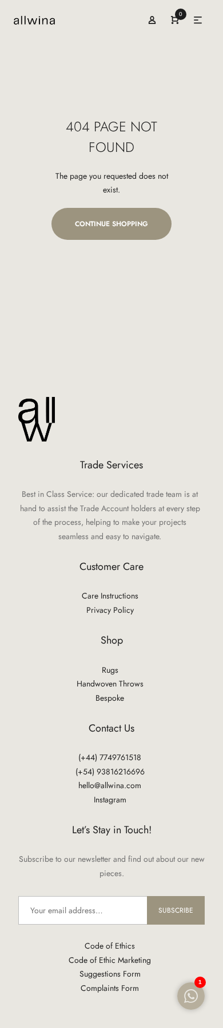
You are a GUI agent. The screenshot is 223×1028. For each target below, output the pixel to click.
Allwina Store (26, 21)
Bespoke (109, 698)
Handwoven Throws (110, 683)
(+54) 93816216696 (110, 771)
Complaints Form (110, 988)
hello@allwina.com (109, 785)
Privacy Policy (110, 610)
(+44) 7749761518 (109, 757)
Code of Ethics (110, 945)
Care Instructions (110, 595)
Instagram (110, 799)
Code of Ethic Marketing (110, 960)
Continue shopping (111, 224)
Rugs (110, 670)
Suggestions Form (110, 973)
